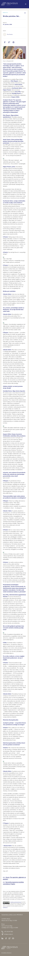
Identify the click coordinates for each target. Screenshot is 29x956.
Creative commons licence (15, 902)
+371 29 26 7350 (8, 931)
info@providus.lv (8, 934)
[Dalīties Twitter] (9, 42)
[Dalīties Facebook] (4, 42)
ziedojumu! (5, 907)
